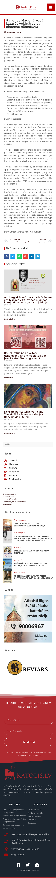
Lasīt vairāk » (9, 319)
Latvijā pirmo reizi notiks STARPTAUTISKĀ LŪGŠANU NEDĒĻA (29, 525)
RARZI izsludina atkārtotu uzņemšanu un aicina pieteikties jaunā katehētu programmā (25, 356)
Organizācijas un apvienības (14, 502)
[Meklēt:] (28, 444)
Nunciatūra (7, 504)
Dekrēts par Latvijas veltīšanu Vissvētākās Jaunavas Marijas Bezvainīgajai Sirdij (24, 414)
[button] (6, 256)
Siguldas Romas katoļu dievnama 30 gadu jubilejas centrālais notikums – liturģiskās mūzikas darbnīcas (33, 538)
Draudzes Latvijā (9, 494)
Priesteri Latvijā (9, 496)
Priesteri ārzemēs (10, 499)
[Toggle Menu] (51, 7)
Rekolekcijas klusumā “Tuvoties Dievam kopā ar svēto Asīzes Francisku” (33, 577)
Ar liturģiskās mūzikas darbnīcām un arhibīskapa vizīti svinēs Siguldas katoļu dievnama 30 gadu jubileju (28, 300)
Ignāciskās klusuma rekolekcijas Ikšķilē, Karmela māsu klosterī (30, 564)
